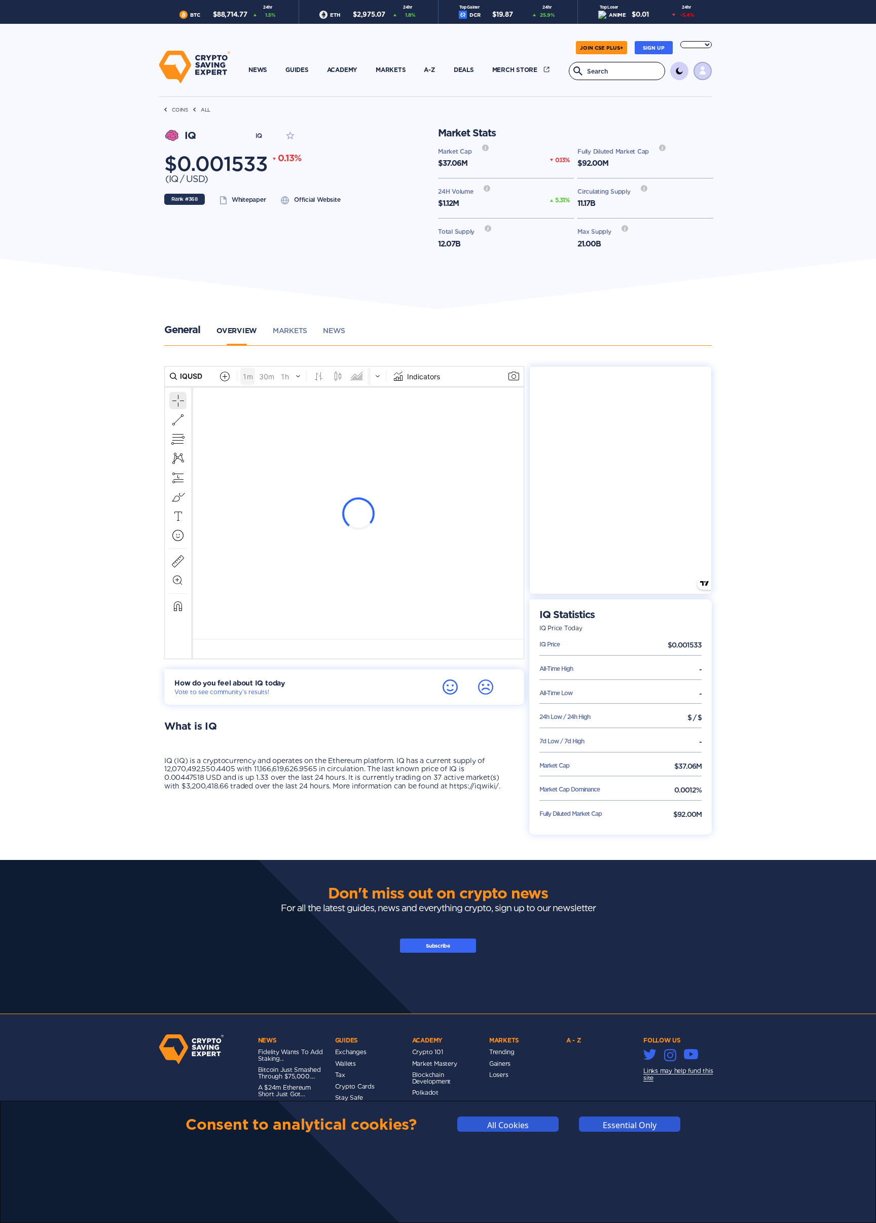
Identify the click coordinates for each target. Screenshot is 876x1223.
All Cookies (508, 1124)
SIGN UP (654, 48)
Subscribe (438, 946)
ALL (205, 110)
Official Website (317, 199)
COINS (180, 110)
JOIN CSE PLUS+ (601, 48)
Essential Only (629, 1124)
